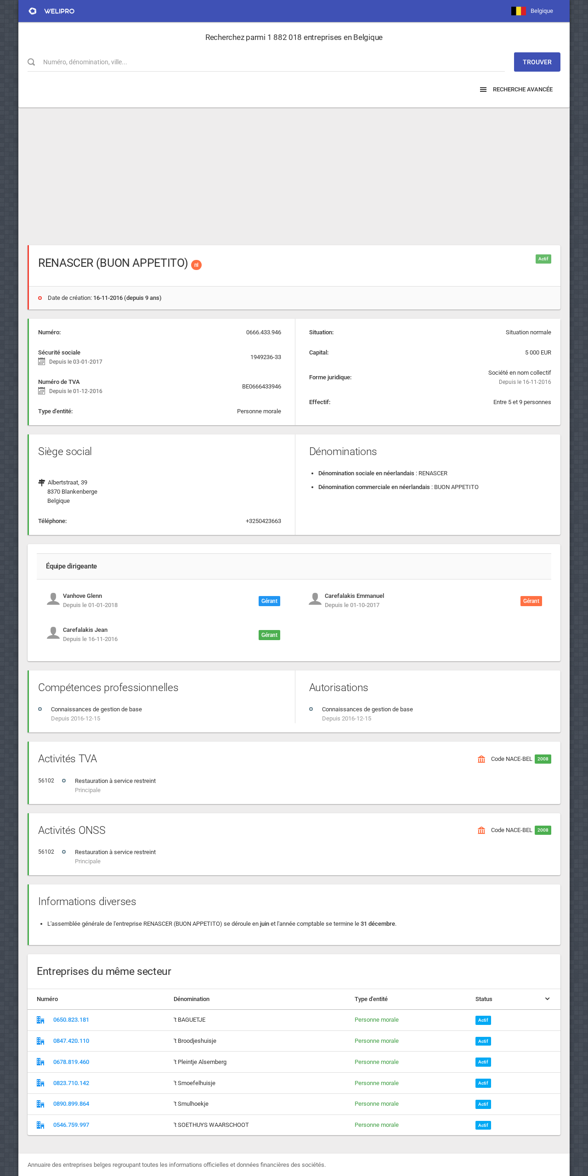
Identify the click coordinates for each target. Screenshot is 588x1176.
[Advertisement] (294, 171)
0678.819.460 (71, 1061)
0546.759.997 (71, 1124)
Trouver (537, 62)
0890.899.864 (71, 1103)
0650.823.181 (71, 1019)
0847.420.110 (71, 1040)
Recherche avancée (522, 89)
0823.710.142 (71, 1083)
